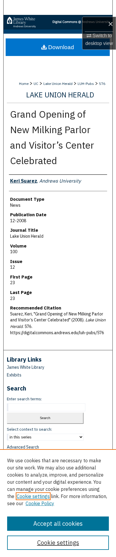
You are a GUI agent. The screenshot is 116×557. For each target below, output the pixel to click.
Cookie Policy (40, 503)
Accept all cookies (58, 523)
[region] (58, 503)
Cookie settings (33, 496)
